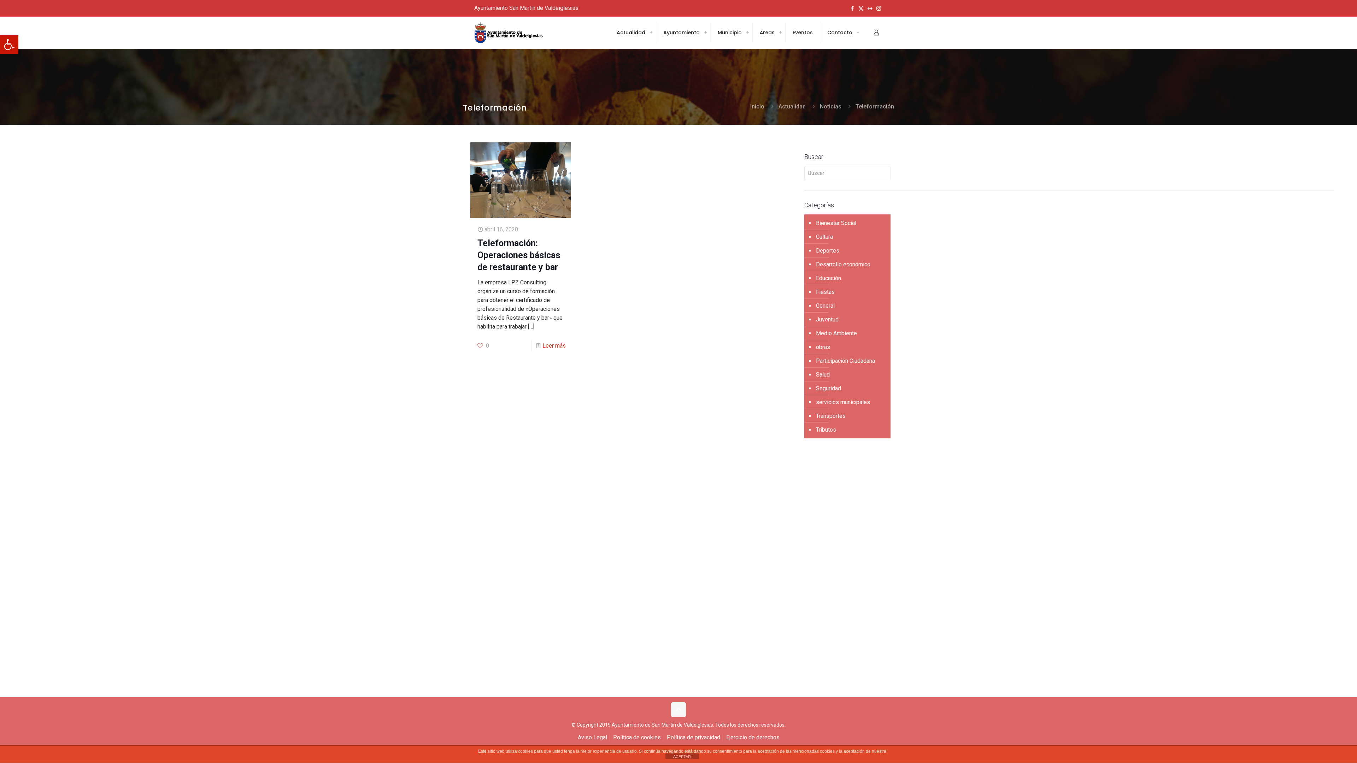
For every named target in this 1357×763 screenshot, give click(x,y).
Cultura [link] (824, 236)
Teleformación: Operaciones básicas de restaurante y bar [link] (518, 255)
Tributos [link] (826, 429)
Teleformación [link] (875, 106)
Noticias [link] (830, 106)
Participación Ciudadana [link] (845, 360)
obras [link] (823, 347)
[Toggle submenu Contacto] (857, 32)
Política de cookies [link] (637, 737)
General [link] (825, 305)
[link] (9, 44)
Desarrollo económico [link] (843, 264)
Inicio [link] (757, 106)
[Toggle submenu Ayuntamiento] (705, 32)
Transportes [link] (831, 416)
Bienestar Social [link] (836, 223)
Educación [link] (828, 278)
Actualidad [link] (792, 106)
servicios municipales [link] (843, 402)
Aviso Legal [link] (592, 737)
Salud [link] (823, 374)
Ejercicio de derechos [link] (753, 737)
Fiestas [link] (825, 292)
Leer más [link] (554, 345)
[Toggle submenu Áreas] (780, 32)
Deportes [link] (827, 250)
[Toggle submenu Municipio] (747, 32)
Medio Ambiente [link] (836, 333)
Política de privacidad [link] (693, 737)
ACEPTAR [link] (682, 757)
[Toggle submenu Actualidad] (650, 32)
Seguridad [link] (828, 388)
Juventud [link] (827, 319)
